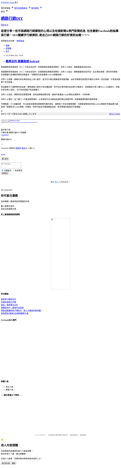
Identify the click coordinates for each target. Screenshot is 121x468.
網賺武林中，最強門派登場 (12, 308)
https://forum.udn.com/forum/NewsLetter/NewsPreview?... (24, 122)
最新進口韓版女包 (8, 299)
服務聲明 (83, 435)
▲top (3, 154)
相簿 (7, 46)
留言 (23, 148)
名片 (7, 51)
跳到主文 (5, 25)
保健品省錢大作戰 (8, 302)
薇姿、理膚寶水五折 (9, 305)
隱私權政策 (74, 435)
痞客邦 (18, 148)
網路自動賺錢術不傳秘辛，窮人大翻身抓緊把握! (21, 311)
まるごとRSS (114, 114)
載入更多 (5, 159)
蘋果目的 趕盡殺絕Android (22, 61)
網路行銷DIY (12, 18)
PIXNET (42, 435)
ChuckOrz (5, 135)
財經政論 (20, 41)
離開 (13, 463)
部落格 (8, 48)
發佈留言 (5, 173)
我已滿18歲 (6, 463)
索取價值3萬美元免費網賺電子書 (14, 313)
